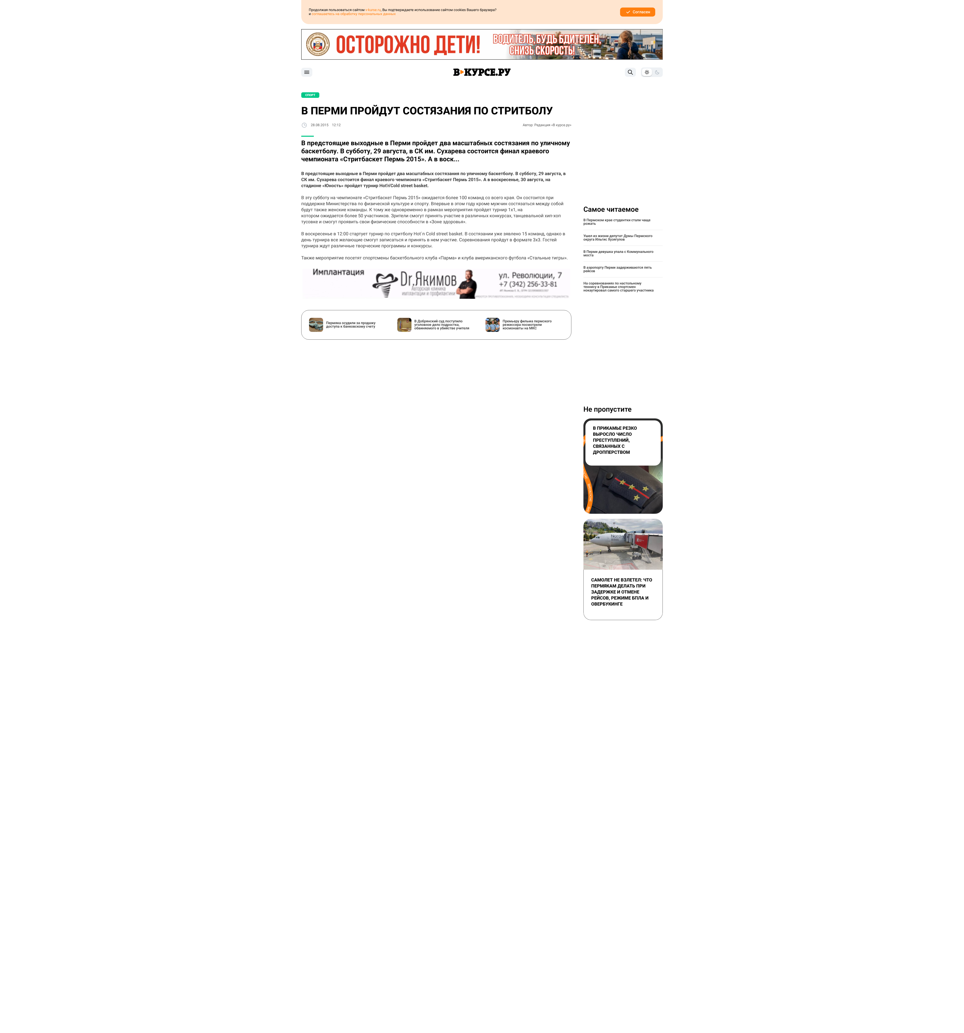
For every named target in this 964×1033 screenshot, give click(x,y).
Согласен (641, 12)
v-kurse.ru (373, 10)
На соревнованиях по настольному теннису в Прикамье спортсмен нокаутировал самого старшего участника (618, 287)
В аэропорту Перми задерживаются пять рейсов (617, 269)
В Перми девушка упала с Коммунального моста (618, 253)
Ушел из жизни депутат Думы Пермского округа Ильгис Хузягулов (617, 237)
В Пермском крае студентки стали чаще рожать (616, 222)
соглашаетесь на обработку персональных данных (354, 14)
